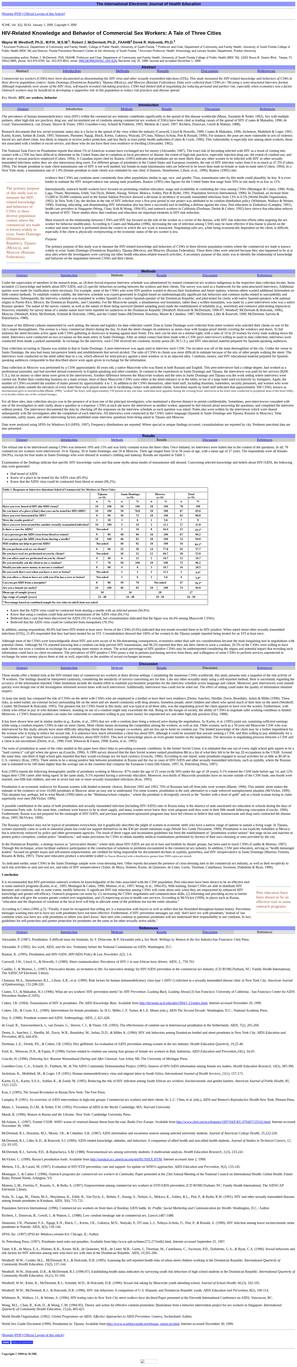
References (266, 71)
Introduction (72, 71)
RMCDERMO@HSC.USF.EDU (98, 60)
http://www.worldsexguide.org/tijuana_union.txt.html (143, 1324)
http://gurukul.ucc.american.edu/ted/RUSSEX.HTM (126, 1159)
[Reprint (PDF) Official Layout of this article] (33, 1335)
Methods (122, 71)
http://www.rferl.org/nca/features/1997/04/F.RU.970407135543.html (223, 1122)
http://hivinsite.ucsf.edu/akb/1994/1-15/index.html (173, 1003)
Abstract (22, 109)
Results (163, 71)
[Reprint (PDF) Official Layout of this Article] (33, 14)
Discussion (209, 71)
